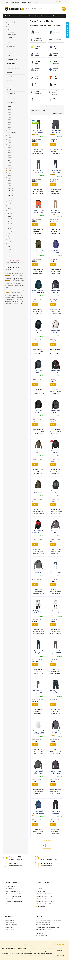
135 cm (10, 196)
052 (9, 244)
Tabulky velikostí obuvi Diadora (45, 899)
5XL (10, 229)
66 (9, 175)
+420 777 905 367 (45, 922)
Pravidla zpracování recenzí (13, 904)
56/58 (10, 234)
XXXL (9, 221)
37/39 (10, 251)
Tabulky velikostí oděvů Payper (45, 904)
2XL (10, 218)
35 (9, 120)
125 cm (10, 193)
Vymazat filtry (14, 260)
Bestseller (11, 37)
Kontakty (39, 889)
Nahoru (47, 850)
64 (9, 173)
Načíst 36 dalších (47, 841)
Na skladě (11, 22)
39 (9, 130)
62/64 (10, 239)
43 (9, 142)
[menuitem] (9, 16)
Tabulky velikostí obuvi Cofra (45, 896)
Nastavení (60, 955)
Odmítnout (60, 950)
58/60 (10, 236)
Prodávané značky (42, 906)
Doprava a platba (15, 2)
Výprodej (10, 32)
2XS (10, 206)
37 (9, 125)
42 (9, 140)
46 (9, 150)
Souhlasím (60, 944)
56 (9, 163)
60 (9, 168)
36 (9, 122)
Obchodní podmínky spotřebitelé (14, 891)
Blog (7, 2)
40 (9, 135)
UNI (9, 231)
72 (9, 183)
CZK (51, 2)
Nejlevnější (45, 107)
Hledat (41, 9)
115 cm (10, 191)
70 (9, 180)
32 (9, 112)
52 (9, 158)
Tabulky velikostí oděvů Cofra (45, 901)
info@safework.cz (45, 924)
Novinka (10, 27)
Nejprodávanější (35, 110)
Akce (9, 24)
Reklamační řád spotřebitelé (13, 896)
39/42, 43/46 (12, 132)
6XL (9, 241)
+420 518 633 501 (46, 930)
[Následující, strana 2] (46, 845)
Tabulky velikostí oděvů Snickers (45, 894)
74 (9, 186)
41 (9, 137)
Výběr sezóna (12, 34)
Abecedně (45, 110)
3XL (10, 224)
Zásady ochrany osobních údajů (14, 901)
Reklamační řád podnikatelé (13, 899)
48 (9, 153)
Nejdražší (53, 107)
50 (9, 155)
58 (9, 165)
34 (9, 117)
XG (9, 249)
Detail (35, 144)
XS (9, 201)
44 (9, 145)
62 (9, 170)
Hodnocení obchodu (27, 2)
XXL (9, 216)
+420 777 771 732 (45, 935)
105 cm (10, 188)
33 (9, 115)
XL (9, 213)
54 (9, 160)
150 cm (10, 198)
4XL (10, 226)
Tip (9, 29)
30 (9, 109)
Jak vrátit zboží (10, 889)
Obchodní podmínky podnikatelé (14, 894)
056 (9, 246)
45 (9, 148)
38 (9, 127)
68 (9, 178)
